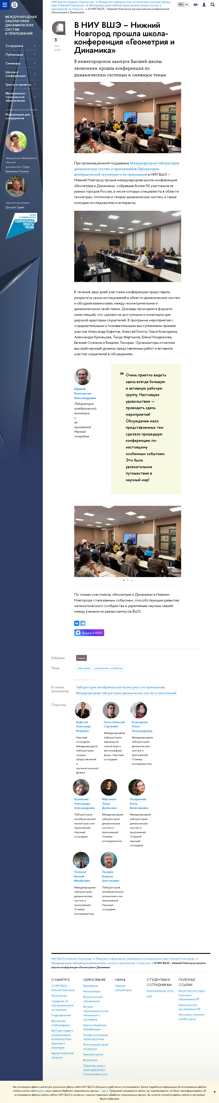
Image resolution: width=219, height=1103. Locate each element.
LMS (149, 996)
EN (186, 4)
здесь (41, 1091)
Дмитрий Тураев (15, 207)
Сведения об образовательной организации (62, 1005)
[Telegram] (82, 623)
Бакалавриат (90, 985)
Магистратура (91, 991)
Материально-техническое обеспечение (16, 96)
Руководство (59, 995)
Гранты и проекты (18, 84)
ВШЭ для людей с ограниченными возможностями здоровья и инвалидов (62, 1039)
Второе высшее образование (93, 999)
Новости (144, 963)
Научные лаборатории (123, 988)
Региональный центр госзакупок (95, 1047)
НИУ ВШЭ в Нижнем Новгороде (71, 958)
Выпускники (90, 1060)
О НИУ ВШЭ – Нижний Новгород (62, 988)
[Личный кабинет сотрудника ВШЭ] (204, 5)
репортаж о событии (108, 668)
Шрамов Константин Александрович (85, 393)
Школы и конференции (15, 74)
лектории (84, 668)
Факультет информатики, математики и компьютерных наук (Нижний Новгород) (145, 958)
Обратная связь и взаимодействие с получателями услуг (95, 1070)
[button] (78, 541)
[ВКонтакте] (76, 623)
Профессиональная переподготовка (95, 1037)
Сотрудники (14, 46)
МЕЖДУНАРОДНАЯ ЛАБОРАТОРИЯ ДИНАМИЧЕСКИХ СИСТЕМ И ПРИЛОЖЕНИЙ (21, 25)
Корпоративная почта (160, 991)
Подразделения (61, 1015)
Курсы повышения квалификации (94, 1027)
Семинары (13, 63)
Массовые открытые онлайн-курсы (191, 1017)
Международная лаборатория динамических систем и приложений (126, 693)
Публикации (14, 54)
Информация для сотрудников (18, 116)
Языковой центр (93, 1054)
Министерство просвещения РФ (190, 1007)
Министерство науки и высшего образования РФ (192, 995)
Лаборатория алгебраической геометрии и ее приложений (120, 687)
